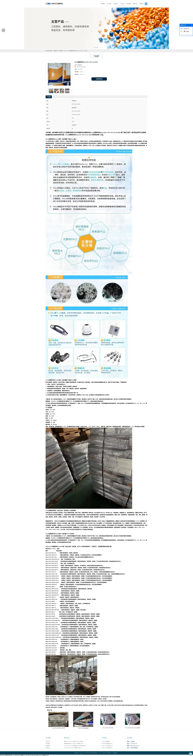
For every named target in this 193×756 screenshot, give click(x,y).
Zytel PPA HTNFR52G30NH (58, 728)
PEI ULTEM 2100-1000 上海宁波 (132, 727)
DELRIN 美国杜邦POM (107, 743)
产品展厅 (122, 3)
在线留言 (141, 3)
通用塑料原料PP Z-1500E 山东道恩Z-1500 (73, 743)
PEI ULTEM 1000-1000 (108, 727)
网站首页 (55, 50)
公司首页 (102, 3)
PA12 (65, 50)
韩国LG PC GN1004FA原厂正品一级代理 (73, 741)
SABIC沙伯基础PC (106, 741)
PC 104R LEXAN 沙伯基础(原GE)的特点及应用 (75, 745)
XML (100, 752)
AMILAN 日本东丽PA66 (107, 745)
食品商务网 (115, 752)
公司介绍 (109, 3)
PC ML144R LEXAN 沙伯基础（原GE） (73, 747)
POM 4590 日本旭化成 (83, 728)
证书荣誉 (128, 3)
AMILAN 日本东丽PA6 (107, 747)
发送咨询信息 (99, 79)
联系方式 (135, 3)
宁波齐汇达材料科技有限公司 (92, 752)
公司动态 (115, 3)
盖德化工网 (109, 752)
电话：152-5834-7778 (132, 743)
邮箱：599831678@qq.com (133, 745)
